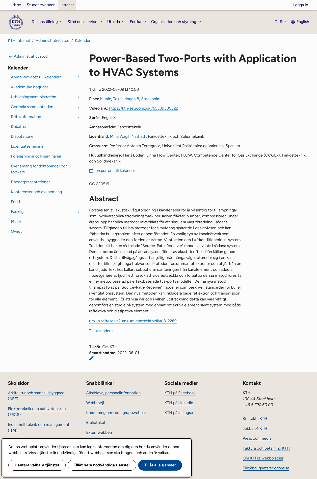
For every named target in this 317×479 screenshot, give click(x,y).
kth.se (16, 4)
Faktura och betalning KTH (266, 448)
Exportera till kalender (116, 170)
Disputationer (23, 136)
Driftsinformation (26, 116)
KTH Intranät (19, 40)
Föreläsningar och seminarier (36, 156)
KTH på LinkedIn (178, 402)
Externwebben (99, 432)
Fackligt (18, 211)
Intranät (67, 4)
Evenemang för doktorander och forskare (39, 169)
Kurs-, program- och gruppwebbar (116, 412)
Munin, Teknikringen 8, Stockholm (130, 98)
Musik (16, 221)
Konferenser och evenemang (36, 191)
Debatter (18, 126)
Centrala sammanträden (32, 106)
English (302, 21)
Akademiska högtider (29, 87)
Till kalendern (101, 330)
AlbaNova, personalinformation (113, 392)
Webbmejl (95, 402)
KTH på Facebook (180, 392)
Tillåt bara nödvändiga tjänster (102, 465)
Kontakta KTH (255, 418)
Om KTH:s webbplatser (263, 458)
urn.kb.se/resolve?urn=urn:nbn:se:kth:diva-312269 (133, 321)
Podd (15, 201)
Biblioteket (96, 422)
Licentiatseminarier (28, 146)
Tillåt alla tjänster (160, 465)
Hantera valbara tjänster (37, 465)
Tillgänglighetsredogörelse (266, 468)
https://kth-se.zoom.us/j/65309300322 (143, 108)
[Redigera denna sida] (91, 358)
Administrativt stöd (52, 40)
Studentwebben (41, 4)
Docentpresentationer (30, 182)
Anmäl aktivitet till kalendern (36, 77)
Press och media (257, 438)
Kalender (82, 40)
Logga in (300, 4)
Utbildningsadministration (33, 96)
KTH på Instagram (180, 412)
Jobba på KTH (255, 428)
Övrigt (16, 231)
